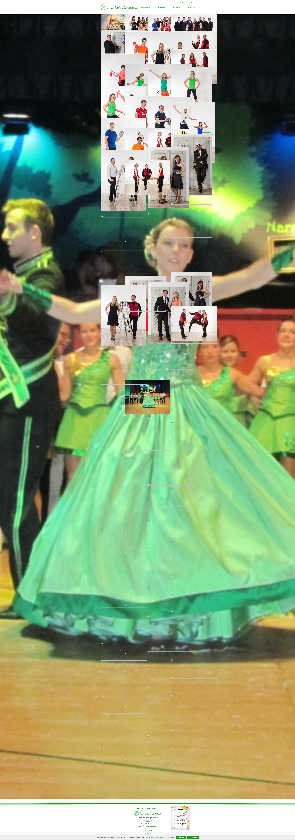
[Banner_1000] (118, 4)
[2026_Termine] (180, 806)
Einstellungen (169, 837)
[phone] (151, 830)
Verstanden (181, 837)
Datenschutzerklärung (159, 837)
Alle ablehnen (193, 837)
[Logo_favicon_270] (147, 834)
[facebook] (143, 830)
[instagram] (146, 830)
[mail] (148, 830)
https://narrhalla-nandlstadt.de (149, 826)
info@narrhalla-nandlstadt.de (149, 825)
